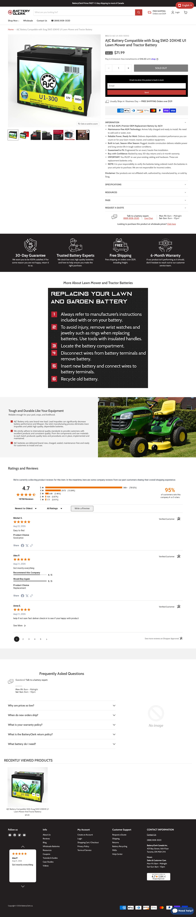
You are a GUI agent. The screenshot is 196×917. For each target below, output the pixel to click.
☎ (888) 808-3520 (60, 20)
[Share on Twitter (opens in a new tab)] (27, 545)
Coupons (46, 854)
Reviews (46, 838)
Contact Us (42, 20)
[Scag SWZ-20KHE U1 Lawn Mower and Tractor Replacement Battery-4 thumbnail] (47, 135)
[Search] (138, 12)
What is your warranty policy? (25, 724)
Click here (171, 224)
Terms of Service (84, 850)
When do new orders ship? (23, 715)
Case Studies (48, 862)
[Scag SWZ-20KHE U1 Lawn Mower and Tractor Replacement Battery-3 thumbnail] (35, 135)
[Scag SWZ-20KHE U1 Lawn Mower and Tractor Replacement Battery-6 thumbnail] (69, 135)
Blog (45, 842)
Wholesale (28, 20)
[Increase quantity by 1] (128, 68)
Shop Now (13, 20)
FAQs (107, 200)
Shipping (115, 838)
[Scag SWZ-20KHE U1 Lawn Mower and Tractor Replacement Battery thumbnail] (13, 135)
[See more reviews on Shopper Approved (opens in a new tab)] (31, 545)
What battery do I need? (22, 744)
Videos (46, 866)
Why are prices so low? (21, 705)
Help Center (117, 854)
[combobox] (84, 12)
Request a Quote (119, 835)
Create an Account (85, 835)
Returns (115, 842)
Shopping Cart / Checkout (88, 842)
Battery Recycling (119, 846)
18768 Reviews (29, 499)
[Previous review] (22, 847)
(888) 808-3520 (131, 218)
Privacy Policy (83, 846)
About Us (47, 835)
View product (27, 790)
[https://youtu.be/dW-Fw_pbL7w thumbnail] (83, 135)
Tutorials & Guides (50, 858)
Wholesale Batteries (51, 846)
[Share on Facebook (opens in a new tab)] (22, 546)
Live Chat (148, 218)
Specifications (113, 184)
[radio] (98, 487)
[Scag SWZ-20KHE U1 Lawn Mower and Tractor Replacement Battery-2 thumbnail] (24, 135)
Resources (111, 192)
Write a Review (82, 508)
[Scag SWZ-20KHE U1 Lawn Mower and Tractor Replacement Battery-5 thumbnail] (58, 135)
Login (79, 838)
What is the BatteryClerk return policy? (30, 734)
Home (11, 29)
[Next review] (22, 886)
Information (112, 122)
